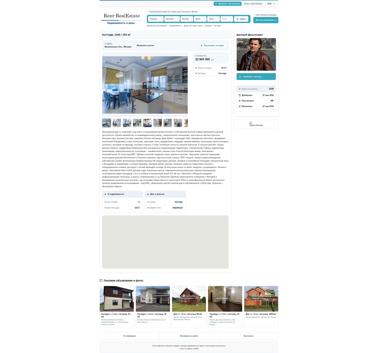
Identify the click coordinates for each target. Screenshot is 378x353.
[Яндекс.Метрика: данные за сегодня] (256, 124)
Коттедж (217, 26)
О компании (129, 336)
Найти (243, 19)
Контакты (249, 336)
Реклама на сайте (189, 336)
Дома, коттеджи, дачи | (193, 26)
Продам (208, 26)
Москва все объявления (157, 26)
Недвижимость (175, 26)
